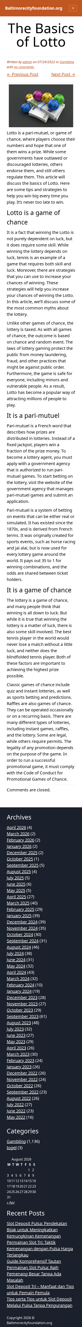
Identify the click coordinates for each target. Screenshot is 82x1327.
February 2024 (20, 985)
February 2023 (20, 1060)
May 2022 (16, 1117)
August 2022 (19, 1098)
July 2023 (15, 1029)
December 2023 (22, 997)
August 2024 (19, 947)
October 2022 (20, 1085)
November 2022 (22, 1079)
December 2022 (22, 1073)
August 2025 (19, 871)
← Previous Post (22, 74)
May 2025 (16, 890)
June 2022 (16, 1111)
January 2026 (19, 846)
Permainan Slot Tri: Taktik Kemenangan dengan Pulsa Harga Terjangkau (40, 1248)
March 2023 (18, 1054)
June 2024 (16, 959)
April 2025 (16, 897)
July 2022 (15, 1104)
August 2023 (19, 1022)
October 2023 (20, 1010)
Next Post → (63, 74)
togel (12, 1147)
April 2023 (16, 1048)
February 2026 (20, 840)
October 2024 (20, 934)
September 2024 (22, 941)
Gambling (67, 62)
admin (27, 62)
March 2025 (18, 903)
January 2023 (19, 1067)
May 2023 (16, 1041)
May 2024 (16, 966)
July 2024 (15, 953)
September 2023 (22, 1016)
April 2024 (16, 972)
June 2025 (16, 884)
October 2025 (20, 859)
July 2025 (15, 878)
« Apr (11, 1202)
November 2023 (22, 1004)
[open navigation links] (73, 8)
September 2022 (22, 1092)
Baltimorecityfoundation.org (33, 8)
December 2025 (22, 852)
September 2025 (22, 865)
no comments (24, 67)
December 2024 (22, 922)
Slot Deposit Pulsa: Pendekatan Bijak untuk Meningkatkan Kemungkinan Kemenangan (37, 1230)
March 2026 (18, 834)
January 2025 (19, 915)
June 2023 (16, 1035)
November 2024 (22, 928)
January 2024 (19, 991)
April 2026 (16, 827)
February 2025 (20, 909)
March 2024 (18, 978)
